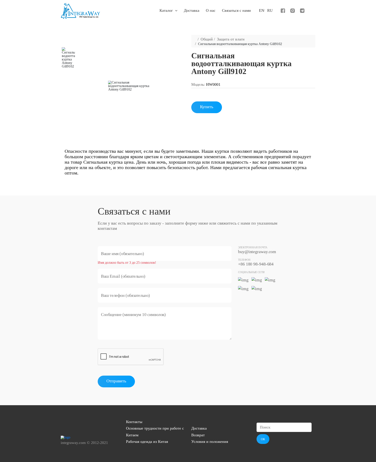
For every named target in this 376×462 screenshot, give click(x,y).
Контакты (134, 422)
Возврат (198, 435)
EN (261, 10)
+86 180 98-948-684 (256, 264)
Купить (206, 106)
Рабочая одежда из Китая (147, 441)
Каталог (166, 10)
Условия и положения (209, 441)
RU (270, 10)
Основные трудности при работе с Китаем (155, 431)
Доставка (191, 10)
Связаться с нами (236, 10)
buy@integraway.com (257, 251)
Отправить (116, 380)
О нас (210, 10)
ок (263, 439)
